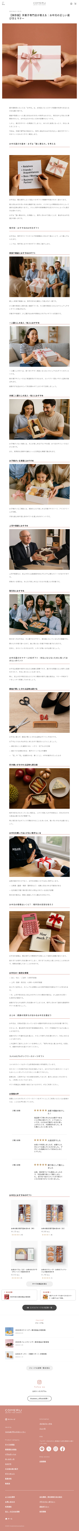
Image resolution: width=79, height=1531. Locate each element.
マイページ (11, 1419)
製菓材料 (8, 1478)
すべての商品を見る (39, 1284)
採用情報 (43, 1511)
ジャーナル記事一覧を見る (39, 1368)
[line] (42, 1448)
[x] (48, 1448)
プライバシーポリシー (47, 1502)
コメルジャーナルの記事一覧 (41, 1307)
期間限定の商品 (11, 1449)
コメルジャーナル (46, 1424)
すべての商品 (10, 1444)
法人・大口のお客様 (12, 1511)
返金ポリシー (44, 1507)
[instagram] (55, 1448)
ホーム (10, 1519)
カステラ (8, 1464)
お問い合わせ (10, 1502)
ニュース (43, 1428)
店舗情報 (43, 1461)
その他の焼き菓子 (11, 1469)
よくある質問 (10, 1497)
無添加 (7, 1483)
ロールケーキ (10, 1459)
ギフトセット (10, 1474)
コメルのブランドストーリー (15, 1432)
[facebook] (62, 1448)
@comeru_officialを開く (39, 1398)
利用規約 (8, 1507)
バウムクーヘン (10, 1454)
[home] (13, 1413)
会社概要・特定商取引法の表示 (51, 1497)
